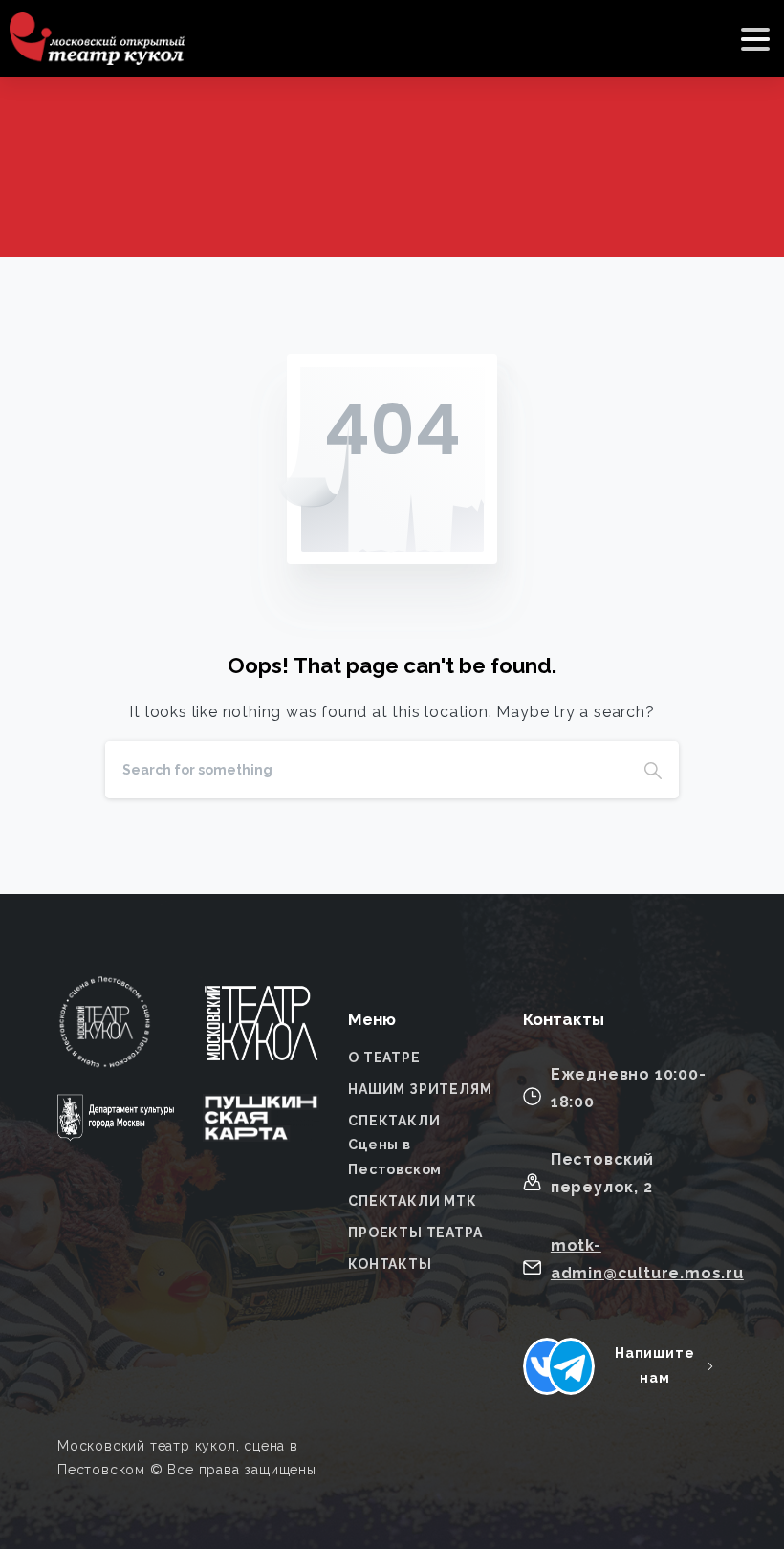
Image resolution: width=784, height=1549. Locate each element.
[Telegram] (571, 1366)
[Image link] (261, 1035)
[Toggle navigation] (755, 39)
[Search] (653, 769)
